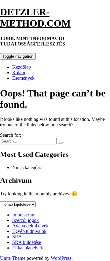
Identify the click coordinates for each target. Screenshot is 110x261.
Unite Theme (12, 258)
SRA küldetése (26, 242)
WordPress (61, 258)
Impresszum (23, 214)
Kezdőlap (21, 67)
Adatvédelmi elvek (30, 225)
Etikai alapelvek (27, 247)
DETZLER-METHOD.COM (35, 17)
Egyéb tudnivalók (29, 231)
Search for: (10, 135)
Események (23, 78)
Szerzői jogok (25, 220)
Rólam (18, 72)
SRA (17, 236)
